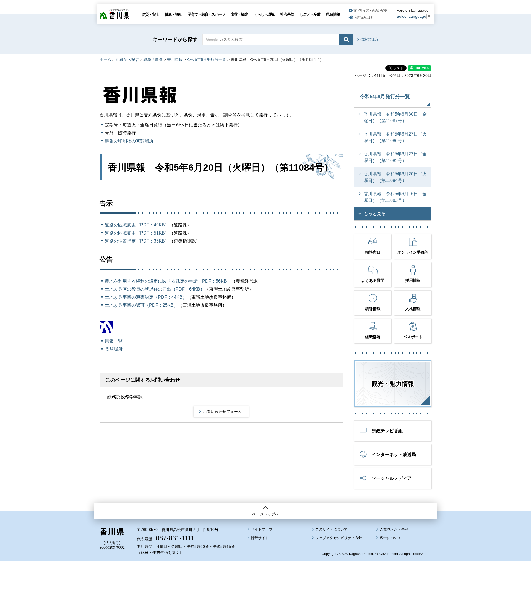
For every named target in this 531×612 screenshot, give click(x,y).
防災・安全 (150, 14)
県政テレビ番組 (387, 430)
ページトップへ (265, 514)
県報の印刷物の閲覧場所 (129, 141)
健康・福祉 (173, 14)
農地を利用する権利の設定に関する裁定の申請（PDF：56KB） (168, 281)
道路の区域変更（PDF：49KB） (137, 225)
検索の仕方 (369, 39)
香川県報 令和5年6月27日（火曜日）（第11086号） (395, 137)
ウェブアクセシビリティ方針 (338, 538)
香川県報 (175, 59)
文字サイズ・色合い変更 (370, 10)
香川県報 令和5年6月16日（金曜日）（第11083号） (395, 197)
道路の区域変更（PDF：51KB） (137, 233)
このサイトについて (331, 529)
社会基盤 (287, 14)
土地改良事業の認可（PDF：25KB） (141, 305)
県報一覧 (114, 341)
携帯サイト (260, 538)
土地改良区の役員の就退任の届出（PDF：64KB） (155, 289)
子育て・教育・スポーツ (206, 14)
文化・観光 (239, 14)
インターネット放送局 (394, 454)
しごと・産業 (310, 14)
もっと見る (375, 213)
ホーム (105, 59)
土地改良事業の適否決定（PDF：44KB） (146, 297)
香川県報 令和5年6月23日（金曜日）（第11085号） (395, 157)
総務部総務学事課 (125, 397)
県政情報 (333, 14)
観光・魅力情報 (392, 383)
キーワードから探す (175, 39)
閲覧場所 (114, 349)
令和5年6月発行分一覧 (206, 59)
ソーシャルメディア (392, 478)
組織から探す (127, 59)
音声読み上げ (363, 17)
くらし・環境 (264, 14)
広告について (390, 538)
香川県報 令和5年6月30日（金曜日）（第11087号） (395, 117)
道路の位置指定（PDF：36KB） (137, 241)
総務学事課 (153, 59)
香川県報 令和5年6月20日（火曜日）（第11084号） (395, 177)
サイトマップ (261, 529)
